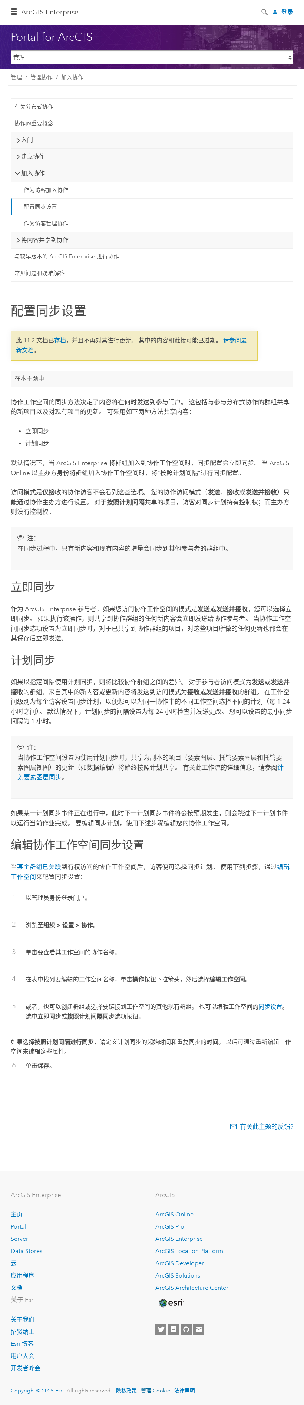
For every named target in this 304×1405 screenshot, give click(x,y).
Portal (18, 1226)
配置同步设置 (40, 206)
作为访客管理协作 (46, 223)
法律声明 (184, 1391)
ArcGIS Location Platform (189, 1251)
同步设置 (270, 1006)
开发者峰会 (25, 1368)
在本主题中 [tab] (29, 378)
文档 (17, 1287)
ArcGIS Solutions (177, 1275)
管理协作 (41, 77)
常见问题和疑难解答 (39, 273)
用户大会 (22, 1355)
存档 (60, 340)
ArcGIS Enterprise (50, 12)
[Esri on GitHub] (186, 1329)
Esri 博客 (22, 1343)
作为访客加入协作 (46, 190)
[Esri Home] (171, 1303)
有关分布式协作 (33, 106)
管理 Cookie (155, 1391)
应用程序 (22, 1275)
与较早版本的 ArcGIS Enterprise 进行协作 (66, 256)
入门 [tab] (27, 139)
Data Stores (26, 1251)
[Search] (265, 11)
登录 (287, 12)
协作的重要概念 (33, 123)
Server (19, 1238)
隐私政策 (126, 1391)
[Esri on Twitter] (160, 1329)
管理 (16, 77)
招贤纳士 (22, 1331)
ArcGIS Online (174, 1214)
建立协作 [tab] (33, 156)
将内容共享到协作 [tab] (45, 239)
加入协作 (72, 77)
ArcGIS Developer (179, 1263)
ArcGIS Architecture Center (191, 1287)
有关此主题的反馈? (266, 1126)
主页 (17, 1214)
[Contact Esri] (198, 1329)
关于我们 (22, 1319)
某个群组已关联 (39, 867)
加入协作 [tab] (33, 173)
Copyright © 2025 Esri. (38, 1391)
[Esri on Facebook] (173, 1329)
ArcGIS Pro (169, 1226)
